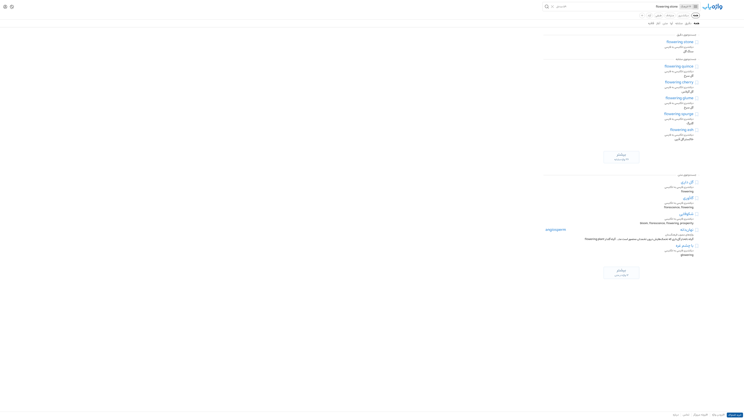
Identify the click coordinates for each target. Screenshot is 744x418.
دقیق (688, 23)
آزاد (649, 15)
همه (695, 15)
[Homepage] (712, 7)
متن (665, 23)
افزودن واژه (718, 414)
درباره (676, 414)
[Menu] (695, 6)
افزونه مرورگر (700, 414)
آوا (671, 23)
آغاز (658, 23)
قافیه (651, 23)
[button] (546, 6)
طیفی (658, 15)
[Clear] (553, 6)
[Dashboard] (5, 7)
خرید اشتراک (734, 415)
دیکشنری (683, 15)
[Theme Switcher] (12, 7)
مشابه (679, 23)
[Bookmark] (696, 42)
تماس (686, 414)
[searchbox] (622, 6)
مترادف (670, 15)
